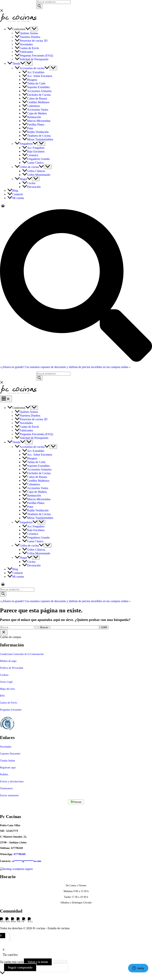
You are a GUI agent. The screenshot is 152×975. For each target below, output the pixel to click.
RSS (2, 695)
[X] (25, 921)
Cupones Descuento (10, 753)
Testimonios (6, 788)
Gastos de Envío (8, 702)
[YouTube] (3, 921)
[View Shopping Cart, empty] (76, 206)
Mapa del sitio (7, 689)
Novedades (5, 746)
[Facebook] (30, 921)
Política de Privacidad (11, 667)
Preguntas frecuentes (11, 709)
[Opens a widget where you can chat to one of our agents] (138, 968)
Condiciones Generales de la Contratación (22, 654)
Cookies (4, 675)
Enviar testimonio (9, 795)
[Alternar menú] (34, 29)
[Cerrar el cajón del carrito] (3, 632)
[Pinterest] (14, 921)
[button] (27, 29)
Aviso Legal (6, 681)
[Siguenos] (76, 801)
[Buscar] (39, 6)
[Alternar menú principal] (6, 398)
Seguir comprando (20, 967)
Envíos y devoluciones (12, 781)
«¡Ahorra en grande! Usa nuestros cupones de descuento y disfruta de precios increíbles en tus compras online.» (65, 367)
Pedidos (4, 774)
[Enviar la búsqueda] (36, 627)
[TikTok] (19, 921)
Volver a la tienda (38, 961)
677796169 (19, 854)
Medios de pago (8, 661)
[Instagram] (8, 921)
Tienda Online (7, 760)
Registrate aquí (8, 767)
